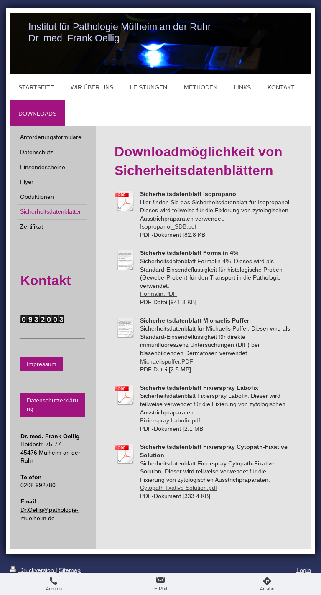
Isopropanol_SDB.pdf (168, 226)
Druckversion (37, 570)
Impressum (41, 364)
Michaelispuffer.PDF (166, 361)
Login (303, 570)
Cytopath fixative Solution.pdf (178, 487)
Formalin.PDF (158, 293)
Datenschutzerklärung (52, 404)
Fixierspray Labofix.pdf (170, 420)
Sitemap (70, 570)
